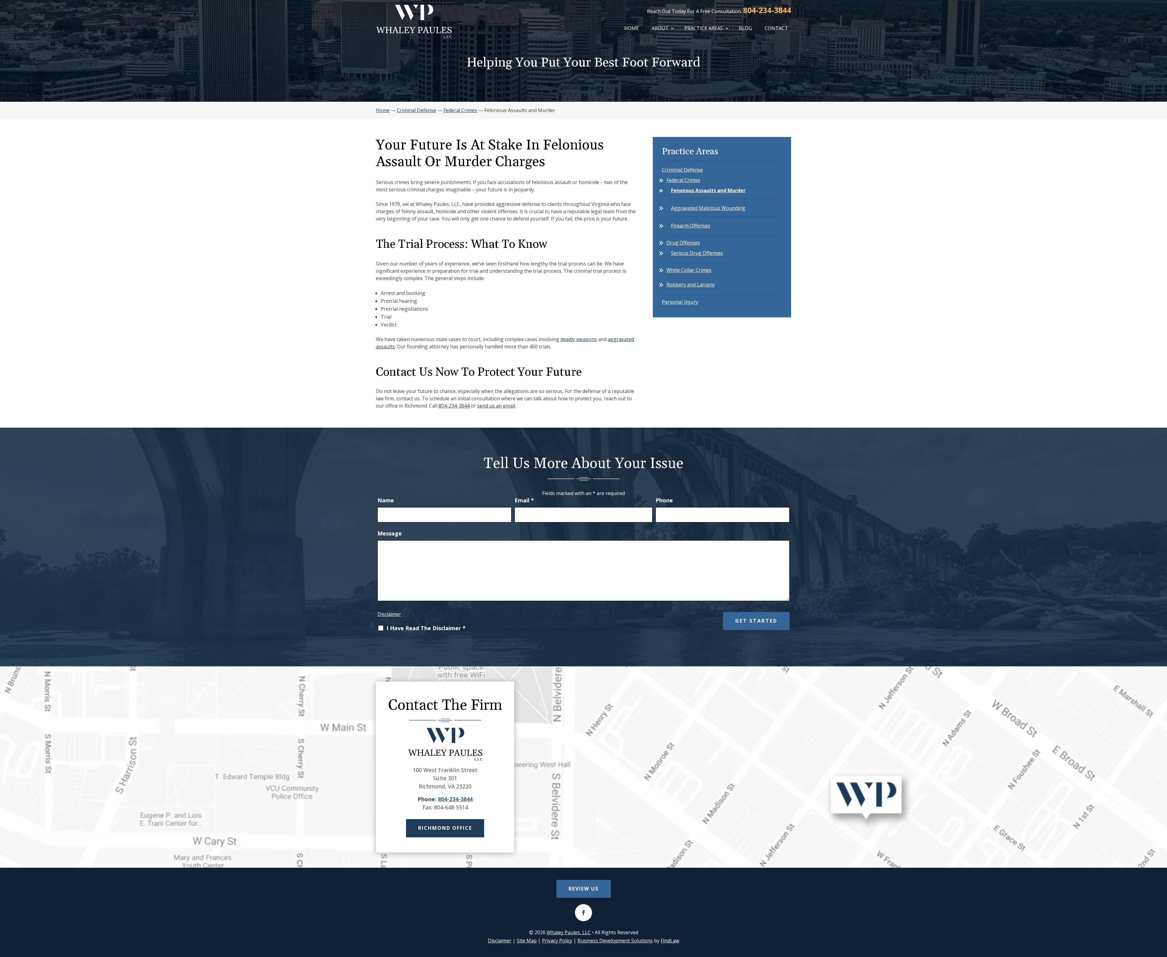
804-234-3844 (767, 10)
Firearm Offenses (690, 225)
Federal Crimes (683, 180)
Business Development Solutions (615, 940)
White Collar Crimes (688, 270)
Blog (745, 28)
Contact (776, 28)
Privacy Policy (557, 940)
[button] (1161, 913)
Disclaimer (389, 614)
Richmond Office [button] (445, 828)
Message (389, 533)
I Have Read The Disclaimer (426, 628)
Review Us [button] (584, 888)
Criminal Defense (682, 169)
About (660, 28)
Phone (664, 500)
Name (385, 500)
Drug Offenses (683, 242)
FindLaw (670, 940)
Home (631, 28)
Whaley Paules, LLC (569, 932)
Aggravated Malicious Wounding (708, 208)
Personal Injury (680, 301)
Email (524, 500)
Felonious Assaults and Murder (708, 190)
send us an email (496, 405)
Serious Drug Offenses (697, 253)
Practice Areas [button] (703, 28)
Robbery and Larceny (690, 284)
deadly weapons (578, 339)
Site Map (527, 940)
